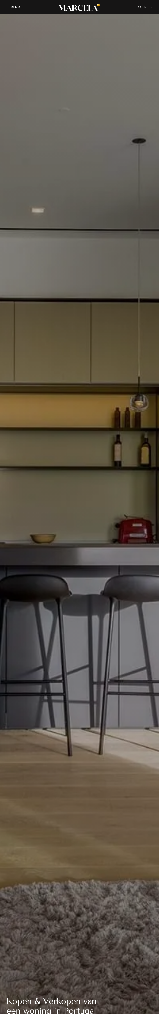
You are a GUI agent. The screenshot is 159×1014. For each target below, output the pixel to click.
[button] (139, 7)
